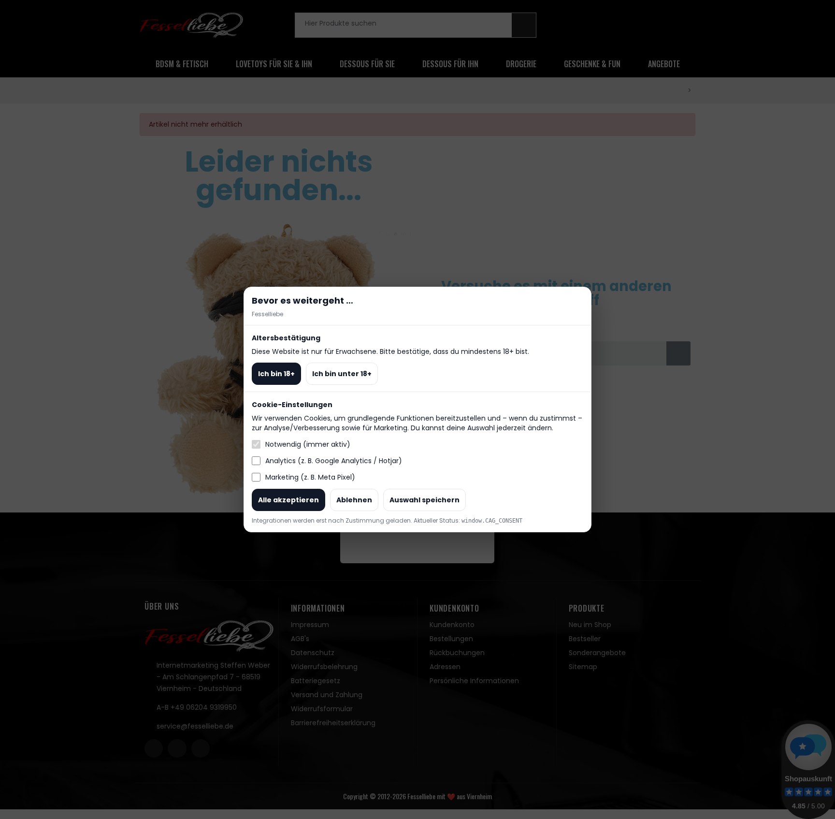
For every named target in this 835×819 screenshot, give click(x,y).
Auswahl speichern (424, 500)
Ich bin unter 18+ (342, 374)
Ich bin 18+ (276, 374)
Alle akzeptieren (288, 500)
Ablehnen (354, 500)
